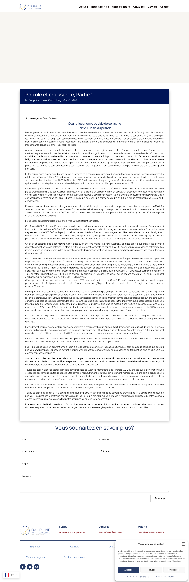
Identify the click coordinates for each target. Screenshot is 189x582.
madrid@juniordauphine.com (151, 532)
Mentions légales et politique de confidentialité (156, 577)
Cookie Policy (132, 577)
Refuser (151, 570)
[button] (183, 544)
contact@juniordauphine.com (72, 532)
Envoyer (160, 498)
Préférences (174, 570)
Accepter (128, 570)
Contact (164, 7)
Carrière (152, 7)
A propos (114, 546)
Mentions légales (35, 557)
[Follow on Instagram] (36, 567)
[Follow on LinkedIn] (30, 567)
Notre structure (121, 7)
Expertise (35, 546)
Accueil (83, 7)
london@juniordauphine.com (111, 532)
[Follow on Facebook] (23, 567)
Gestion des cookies (75, 557)
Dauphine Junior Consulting (45, 100)
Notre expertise (100, 7)
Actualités (139, 7)
